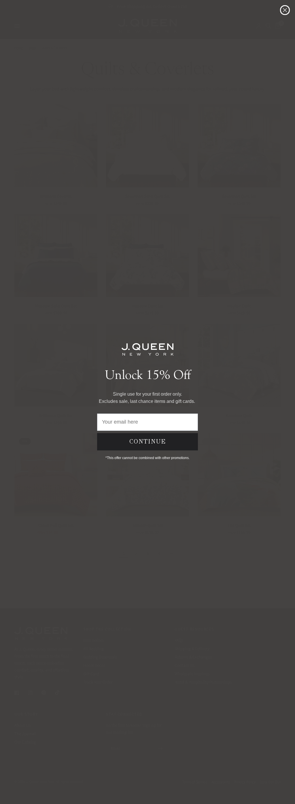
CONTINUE (147, 441)
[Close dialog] (285, 10)
